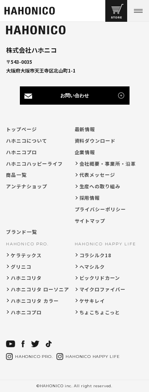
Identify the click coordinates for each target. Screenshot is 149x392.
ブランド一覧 (21, 231)
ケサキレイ (92, 300)
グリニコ (21, 266)
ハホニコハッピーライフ (34, 163)
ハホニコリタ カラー (35, 300)
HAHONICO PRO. (27, 244)
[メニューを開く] (138, 11)
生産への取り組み (100, 186)
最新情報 (85, 129)
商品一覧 (16, 174)
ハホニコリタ (26, 277)
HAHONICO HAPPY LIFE (105, 244)
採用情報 (89, 197)
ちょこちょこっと (99, 312)
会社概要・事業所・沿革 (107, 163)
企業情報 (85, 152)
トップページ (21, 129)
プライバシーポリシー (100, 209)
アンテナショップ (26, 186)
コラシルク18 (95, 255)
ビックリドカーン (99, 277)
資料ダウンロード (95, 140)
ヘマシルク (92, 266)
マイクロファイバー (102, 289)
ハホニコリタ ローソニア (40, 289)
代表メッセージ (97, 174)
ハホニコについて (26, 140)
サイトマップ (90, 220)
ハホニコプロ (21, 152)
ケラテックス (26, 255)
